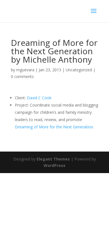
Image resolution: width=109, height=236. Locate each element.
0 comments (22, 76)
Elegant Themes (53, 159)
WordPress (54, 165)
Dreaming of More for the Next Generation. (54, 126)
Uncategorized (79, 69)
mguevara (25, 69)
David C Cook (39, 97)
